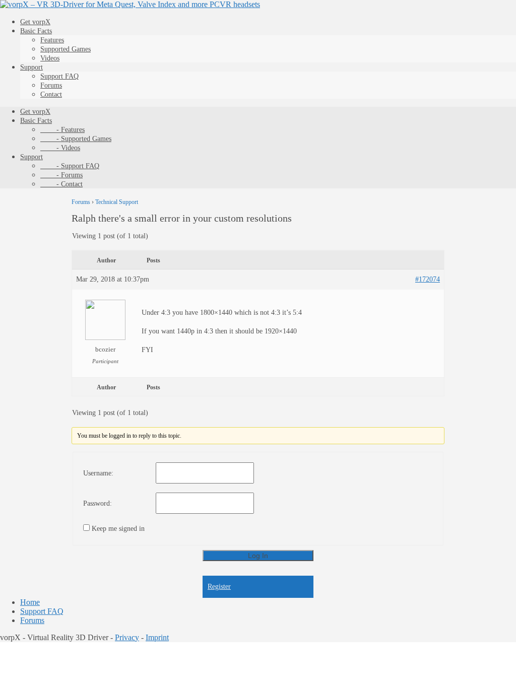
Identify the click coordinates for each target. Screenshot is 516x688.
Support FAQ (59, 76)
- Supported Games (75, 139)
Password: (97, 503)
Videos (49, 58)
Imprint (157, 637)
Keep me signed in (118, 528)
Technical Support (116, 201)
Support (31, 67)
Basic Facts (36, 31)
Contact (51, 94)
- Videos (60, 148)
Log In (258, 556)
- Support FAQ (69, 166)
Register (219, 586)
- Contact (61, 184)
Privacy (127, 637)
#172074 (427, 279)
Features (52, 40)
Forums (51, 85)
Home (30, 602)
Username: (98, 473)
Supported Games (65, 49)
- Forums (61, 175)
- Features (62, 129)
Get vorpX (35, 22)
